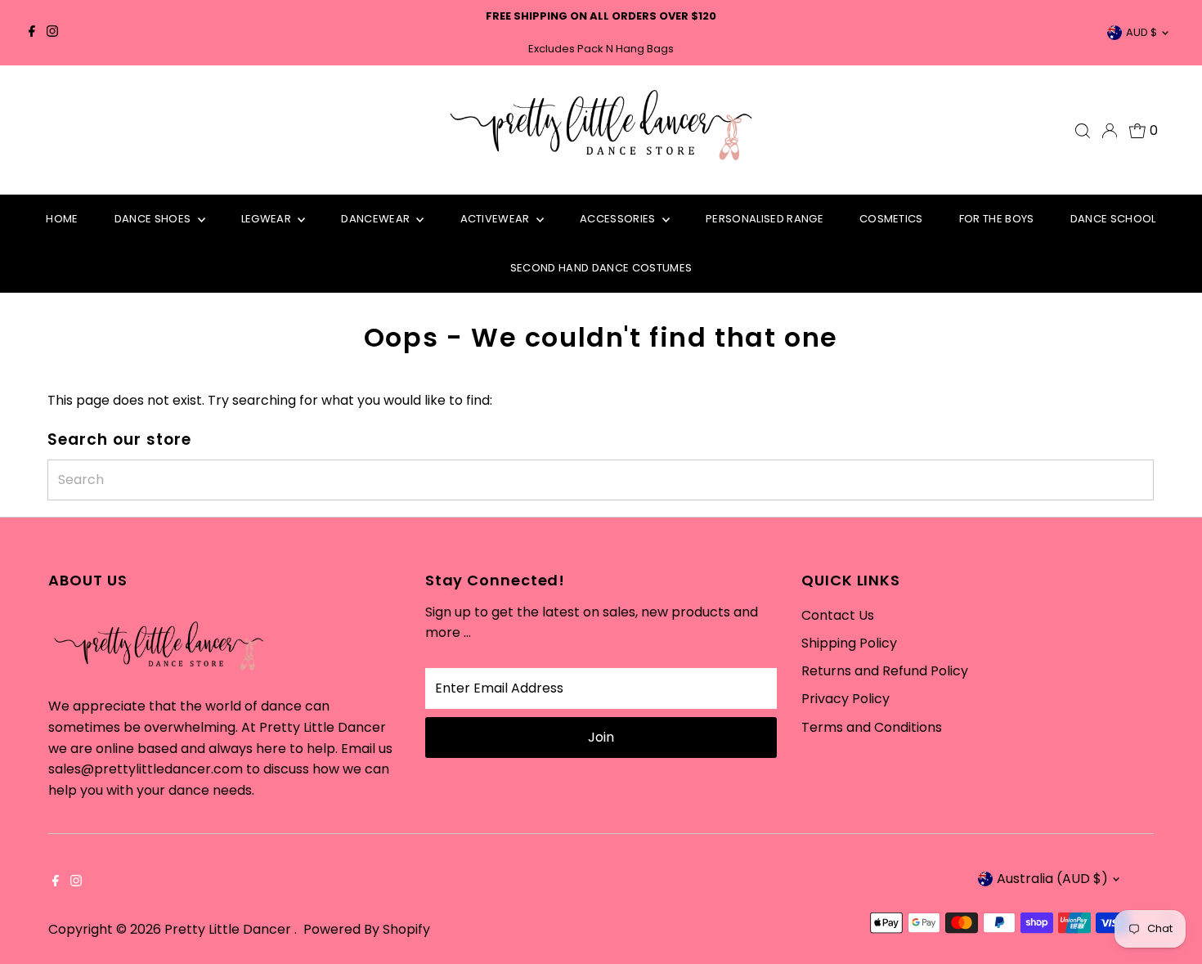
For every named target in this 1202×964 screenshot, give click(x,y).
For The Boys (996, 218)
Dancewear (376, 218)
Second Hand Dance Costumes (601, 268)
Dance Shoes (154, 218)
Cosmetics (891, 218)
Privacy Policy (845, 698)
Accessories (619, 218)
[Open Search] (1082, 130)
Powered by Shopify (366, 929)
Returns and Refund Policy (884, 670)
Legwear (267, 218)
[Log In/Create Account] (1109, 130)
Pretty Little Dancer (229, 929)
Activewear (496, 218)
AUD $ (1141, 32)
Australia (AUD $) (1052, 878)
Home (62, 218)
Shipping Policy (849, 643)
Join (601, 737)
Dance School (1113, 218)
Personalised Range (764, 218)
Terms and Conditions (871, 727)
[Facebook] (32, 32)
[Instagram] (52, 32)
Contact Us (837, 615)
